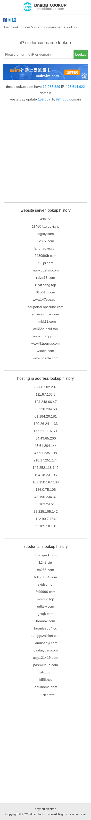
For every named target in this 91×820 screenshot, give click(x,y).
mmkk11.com (45, 321)
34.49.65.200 (45, 438)
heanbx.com (45, 621)
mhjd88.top (45, 599)
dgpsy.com (45, 234)
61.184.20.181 (45, 416)
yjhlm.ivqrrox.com (45, 314)
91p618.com (45, 292)
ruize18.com (45, 278)
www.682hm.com (46, 270)
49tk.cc (45, 219)
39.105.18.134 (45, 526)
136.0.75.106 (45, 489)
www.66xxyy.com (45, 336)
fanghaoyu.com (46, 248)
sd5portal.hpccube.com (46, 307)
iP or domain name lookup (45, 42)
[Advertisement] (45, 153)
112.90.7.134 (45, 519)
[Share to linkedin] (14, 20)
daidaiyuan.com (45, 650)
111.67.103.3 (46, 394)
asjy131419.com (45, 658)
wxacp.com (45, 351)
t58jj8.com (45, 263)
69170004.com (45, 577)
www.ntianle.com (45, 358)
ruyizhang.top (45, 285)
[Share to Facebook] (5, 20)
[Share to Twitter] (9, 20)
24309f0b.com (45, 256)
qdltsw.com (45, 606)
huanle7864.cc (45, 628)
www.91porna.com (45, 343)
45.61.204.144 (45, 446)
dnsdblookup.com (16, 27)
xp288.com (45, 570)
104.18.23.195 (45, 475)
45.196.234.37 (45, 497)
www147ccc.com (45, 299)
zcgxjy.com (45, 694)
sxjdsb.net (45, 584)
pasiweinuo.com (45, 665)
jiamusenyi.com (46, 643)
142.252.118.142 (45, 468)
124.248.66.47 (45, 402)
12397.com (45, 241)
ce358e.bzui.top (45, 329)
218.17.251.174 (45, 460)
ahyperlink (42, 809)
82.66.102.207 (45, 387)
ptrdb (53, 809)
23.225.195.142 (45, 511)
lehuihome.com (45, 687)
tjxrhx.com (45, 672)
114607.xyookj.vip (45, 226)
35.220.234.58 (45, 409)
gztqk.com (45, 614)
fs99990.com (46, 592)
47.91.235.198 (45, 453)
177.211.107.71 (45, 431)
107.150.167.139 (46, 482)
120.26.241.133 (45, 424)
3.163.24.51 (45, 504)
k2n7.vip (45, 562)
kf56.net (45, 679)
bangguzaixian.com (45, 636)
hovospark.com (45, 555)
